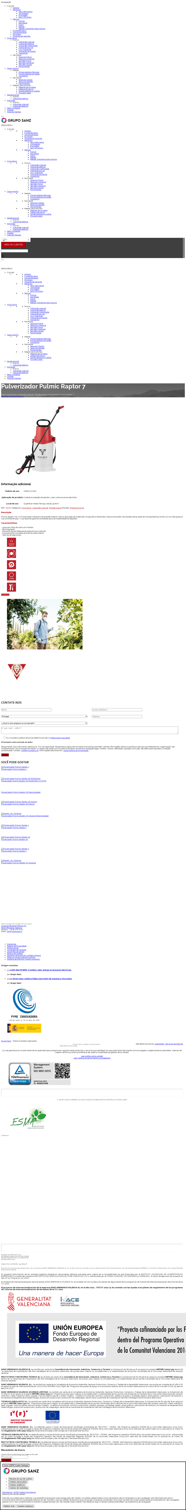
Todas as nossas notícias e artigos (21, 957)
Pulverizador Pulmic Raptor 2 (14, 769)
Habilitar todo (9, 1506)
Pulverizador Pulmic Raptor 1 (13, 828)
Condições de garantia (16, 950)
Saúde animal (13, 95)
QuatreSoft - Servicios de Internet (169, 1044)
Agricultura (12, 38)
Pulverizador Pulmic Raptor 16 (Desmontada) (21, 792)
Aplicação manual (26, 42)
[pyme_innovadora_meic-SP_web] (24, 1032)
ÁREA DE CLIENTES (13, 244)
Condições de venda (15, 952)
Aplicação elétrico (26, 44)
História (16, 8)
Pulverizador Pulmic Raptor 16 (14, 839)
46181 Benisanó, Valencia (11, 928)
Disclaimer (11, 944)
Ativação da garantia (21, 36)
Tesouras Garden (26, 81)
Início (3, 394)
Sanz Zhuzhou (25, 17)
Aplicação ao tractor (27, 51)
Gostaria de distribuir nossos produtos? (23, 959)
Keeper (22, 27)
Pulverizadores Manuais (29, 72)
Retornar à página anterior (12, 396)
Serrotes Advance (26, 63)
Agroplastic (23, 13)
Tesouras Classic (26, 80)
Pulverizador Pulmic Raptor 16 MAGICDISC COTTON (23, 781)
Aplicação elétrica (20, 99)
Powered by (19, 1492)
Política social (13, 948)
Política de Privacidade (16, 946)
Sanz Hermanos (25, 11)
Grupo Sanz (6, 1041)
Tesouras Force (25, 57)
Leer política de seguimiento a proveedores (92, 1058)
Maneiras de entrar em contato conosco (24, 955)
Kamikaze (23, 23)
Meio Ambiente (13, 108)
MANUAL (5, 595)
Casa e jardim (13, 68)
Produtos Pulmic (77, 508)
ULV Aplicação (25, 49)
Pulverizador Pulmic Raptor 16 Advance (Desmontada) (25, 816)
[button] (6, 125)
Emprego (17, 34)
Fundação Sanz (19, 30)
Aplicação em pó (26, 47)
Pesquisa (6, 1460)
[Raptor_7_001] (41, 479)
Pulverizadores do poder (29, 74)
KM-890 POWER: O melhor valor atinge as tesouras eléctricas (41, 970)
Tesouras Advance (26, 59)
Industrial (11, 100)
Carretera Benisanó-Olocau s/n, (13, 926)
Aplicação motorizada (28, 46)
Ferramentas (24, 66)
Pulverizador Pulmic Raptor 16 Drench (18, 804)
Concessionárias (20, 32)
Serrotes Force (25, 61)
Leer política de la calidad (92, 1056)
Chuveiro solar (25, 93)
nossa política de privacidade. (76, 750)
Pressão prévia (41, 394)
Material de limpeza (27, 87)
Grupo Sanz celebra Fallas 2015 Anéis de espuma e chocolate (42, 979)
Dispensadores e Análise (29, 91)
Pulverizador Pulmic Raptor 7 (14, 851)
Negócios (17, 10)
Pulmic (22, 21)
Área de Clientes (14, 112)
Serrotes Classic (25, 64)
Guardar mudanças (25, 1506)
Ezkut (21, 25)
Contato (10, 110)
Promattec (23, 15)
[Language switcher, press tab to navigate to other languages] (16, 240)
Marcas (16, 19)
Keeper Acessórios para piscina (32, 29)
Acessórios (23, 53)
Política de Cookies (15, 953)
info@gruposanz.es (14, 931)
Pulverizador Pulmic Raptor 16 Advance (18, 863)
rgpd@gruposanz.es (30, 750)
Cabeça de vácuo (26, 89)
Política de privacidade (60, 738)
